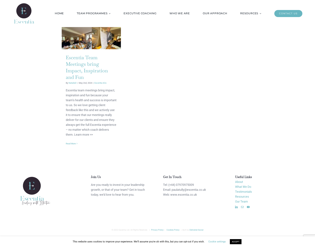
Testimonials (243, 191)
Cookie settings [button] (217, 241)
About (239, 182)
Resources (242, 196)
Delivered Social (196, 230)
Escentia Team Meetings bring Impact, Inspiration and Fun (91, 38)
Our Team (241, 201)
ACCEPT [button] (236, 241)
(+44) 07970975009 (181, 184)
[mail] (242, 207)
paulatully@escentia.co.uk (189, 189)
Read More (71, 143)
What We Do (243, 186)
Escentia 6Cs (100, 83)
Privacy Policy (157, 230)
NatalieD (73, 83)
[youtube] (248, 207)
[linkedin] (236, 207)
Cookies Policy (172, 230)
